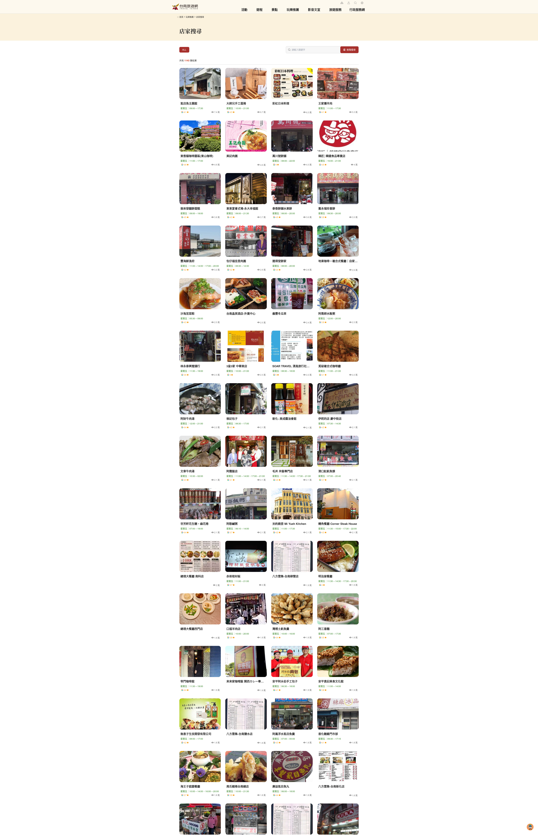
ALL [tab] (184, 49)
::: (337, 2)
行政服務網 (357, 9)
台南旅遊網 (185, 7)
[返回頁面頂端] (530, 831)
